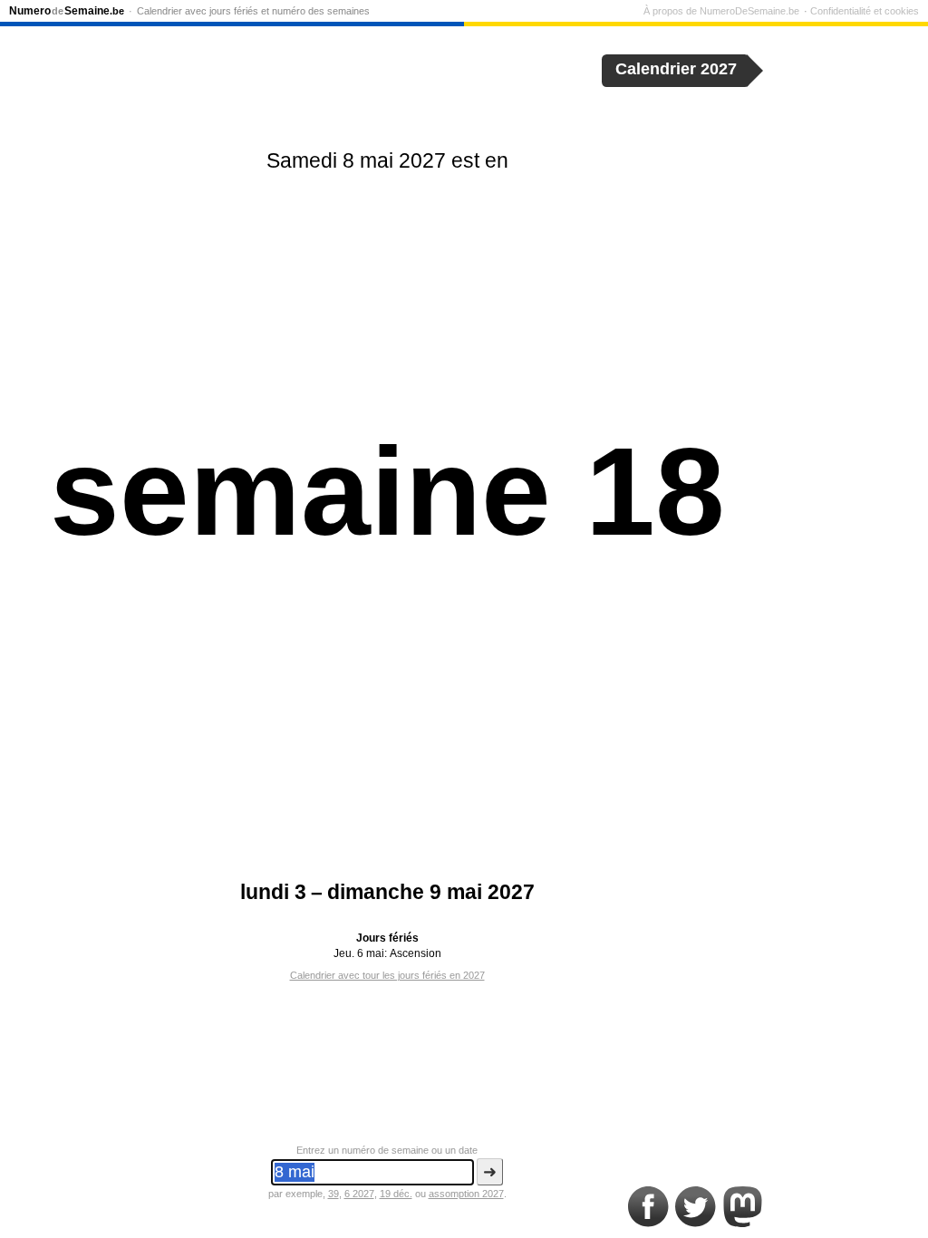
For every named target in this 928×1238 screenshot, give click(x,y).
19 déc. (396, 1193)
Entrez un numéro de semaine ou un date (387, 1150)
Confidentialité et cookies (864, 10)
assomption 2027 (466, 1193)
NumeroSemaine (66, 11)
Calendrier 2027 (676, 69)
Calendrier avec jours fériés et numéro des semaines (253, 10)
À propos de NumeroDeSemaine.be (721, 10)
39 (333, 1193)
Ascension (415, 953)
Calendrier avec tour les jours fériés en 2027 (387, 975)
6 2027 (359, 1193)
